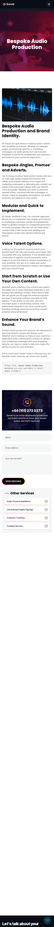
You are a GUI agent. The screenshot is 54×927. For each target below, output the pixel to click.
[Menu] (49, 4)
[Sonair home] (8, 4)
